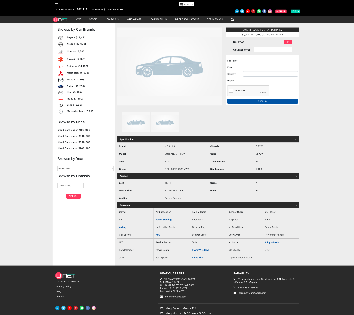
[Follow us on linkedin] (237, 11)
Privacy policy (63, 286)
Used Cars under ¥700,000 (74, 148)
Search (73, 196)
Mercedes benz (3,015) (80, 111)
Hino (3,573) (74, 92)
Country (231, 74)
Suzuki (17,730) (75, 59)
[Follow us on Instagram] (270, 11)
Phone (230, 80)
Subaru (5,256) (75, 86)
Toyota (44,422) (76, 37)
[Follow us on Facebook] (264, 11)
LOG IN (295, 11)
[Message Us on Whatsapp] (81, 307)
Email (230, 67)
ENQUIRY (262, 101)
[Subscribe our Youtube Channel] (248, 11)
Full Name (232, 60)
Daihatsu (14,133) (77, 66)
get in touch (215, 19)
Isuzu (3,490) (74, 98)
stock (93, 19)
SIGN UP (281, 11)
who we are (134, 19)
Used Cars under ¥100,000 (74, 130)
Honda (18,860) (76, 51)
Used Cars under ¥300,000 (74, 136)
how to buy (112, 19)
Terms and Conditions (67, 281)
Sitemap (60, 296)
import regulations (187, 19)
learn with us (158, 19)
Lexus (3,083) (75, 104)
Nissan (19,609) (76, 43)
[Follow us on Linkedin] (57, 307)
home (78, 19)
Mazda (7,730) (75, 79)
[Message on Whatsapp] (259, 11)
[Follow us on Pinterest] (253, 11)
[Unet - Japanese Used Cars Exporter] (60, 19)
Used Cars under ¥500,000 (74, 142)
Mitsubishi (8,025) (77, 72)
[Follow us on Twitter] (242, 11)
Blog (58, 291)
